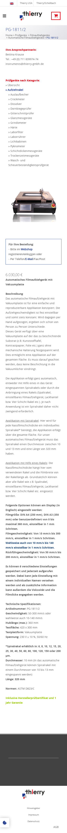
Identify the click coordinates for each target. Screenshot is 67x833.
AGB (56, 827)
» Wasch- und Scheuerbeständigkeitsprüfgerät (28, 162)
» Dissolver (15, 104)
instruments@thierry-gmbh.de (25, 64)
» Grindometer (17, 122)
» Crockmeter (16, 99)
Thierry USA (26, 3)
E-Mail (29, 259)
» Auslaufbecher (18, 94)
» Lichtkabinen (17, 141)
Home (9, 35)
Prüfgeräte (21, 35)
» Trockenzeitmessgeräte (23, 155)
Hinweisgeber (33, 808)
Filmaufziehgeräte (40, 35)
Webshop (27, 249)
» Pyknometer (16, 146)
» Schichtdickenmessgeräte (25, 151)
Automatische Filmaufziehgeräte (26, 37)
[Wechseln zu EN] (12, 3)
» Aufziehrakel (14, 90)
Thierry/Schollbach (46, 3)
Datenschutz (33, 821)
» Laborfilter (15, 132)
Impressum (33, 814)
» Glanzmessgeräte (20, 118)
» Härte (12, 127)
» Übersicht (13, 85)
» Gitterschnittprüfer (21, 113)
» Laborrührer (17, 137)
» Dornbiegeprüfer (19, 108)
